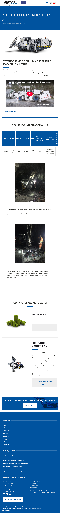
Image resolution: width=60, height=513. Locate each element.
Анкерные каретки (9, 458)
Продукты (8, 23)
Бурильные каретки (10, 455)
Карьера (6, 436)
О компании (7, 428)
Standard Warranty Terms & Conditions (32, 508)
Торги (6, 439)
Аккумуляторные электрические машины (16, 463)
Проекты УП (7, 442)
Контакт (6, 444)
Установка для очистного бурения (14, 460)
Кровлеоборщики (9, 469)
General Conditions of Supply (14, 508)
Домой (3, 23)
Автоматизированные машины (13, 466)
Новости (6, 433)
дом (5, 425)
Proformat (7, 510)
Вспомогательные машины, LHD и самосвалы (17, 472)
